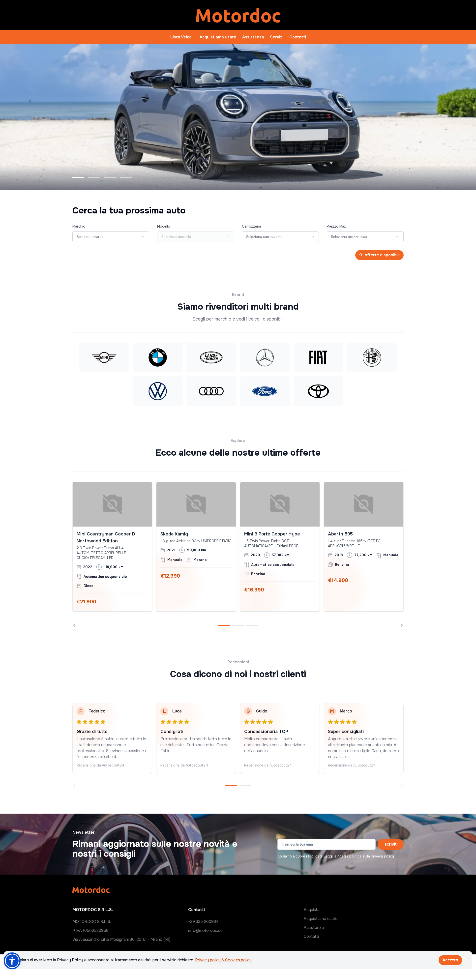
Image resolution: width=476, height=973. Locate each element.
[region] (238, 554)
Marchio (78, 226)
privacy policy (382, 856)
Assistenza (253, 37)
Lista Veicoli (182, 37)
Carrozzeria (251, 226)
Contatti (297, 37)
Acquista (312, 909)
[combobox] (110, 236)
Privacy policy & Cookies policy (223, 960)
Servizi (276, 37)
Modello (163, 226)
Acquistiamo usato (218, 37)
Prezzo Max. (337, 226)
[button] (12, 961)
